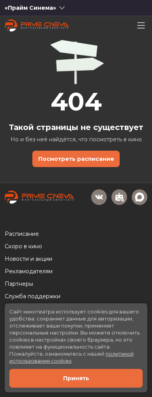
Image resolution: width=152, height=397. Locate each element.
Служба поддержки (32, 296)
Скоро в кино (23, 246)
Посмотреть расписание (76, 158)
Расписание (22, 233)
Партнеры (19, 283)
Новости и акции (28, 258)
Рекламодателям (29, 271)
